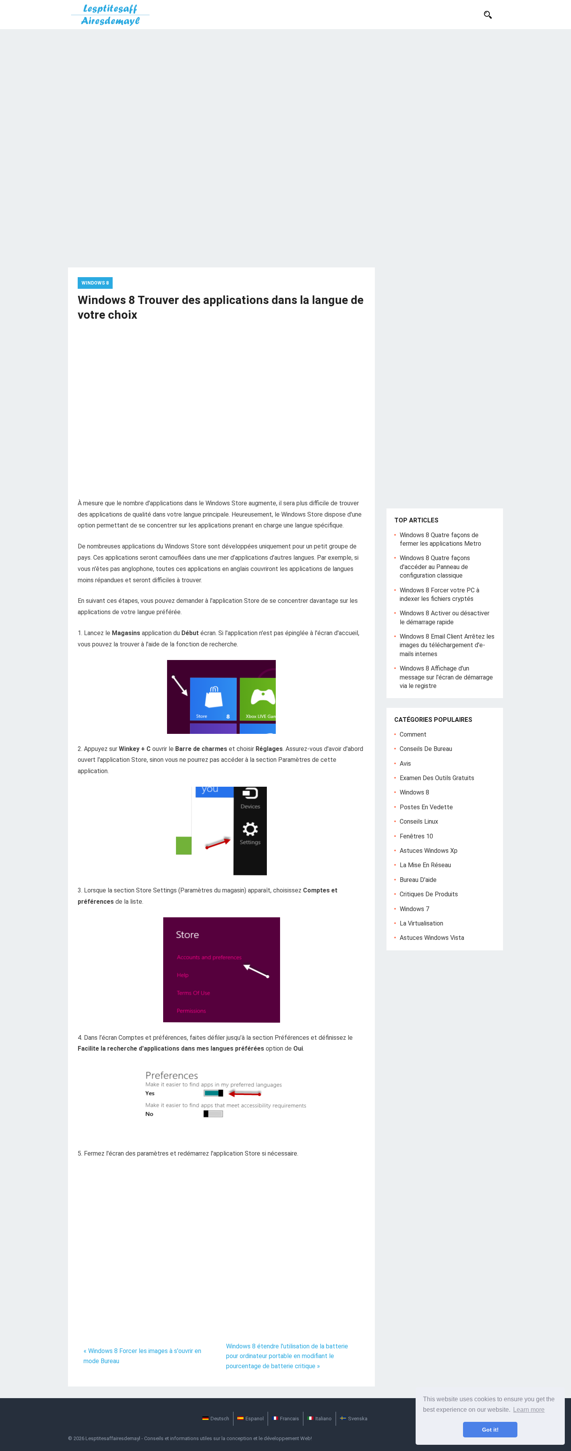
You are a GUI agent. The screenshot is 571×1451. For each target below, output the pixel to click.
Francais (289, 1418)
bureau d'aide (418, 880)
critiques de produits (429, 894)
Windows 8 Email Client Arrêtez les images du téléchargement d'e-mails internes (447, 645)
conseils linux (419, 821)
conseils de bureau (426, 749)
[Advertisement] (285, 87)
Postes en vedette (426, 807)
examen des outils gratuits (437, 778)
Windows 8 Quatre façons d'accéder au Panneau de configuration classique (435, 566)
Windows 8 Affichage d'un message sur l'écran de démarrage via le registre (446, 677)
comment (413, 734)
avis (405, 763)
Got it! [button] (490, 1430)
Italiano (323, 1418)
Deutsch (220, 1418)
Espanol (254, 1418)
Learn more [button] (529, 1409)
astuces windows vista (432, 937)
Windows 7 (414, 909)
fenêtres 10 (416, 836)
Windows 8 (95, 283)
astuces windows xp (429, 850)
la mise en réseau (425, 865)
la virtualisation (421, 923)
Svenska (357, 1418)
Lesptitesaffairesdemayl (112, 1438)
